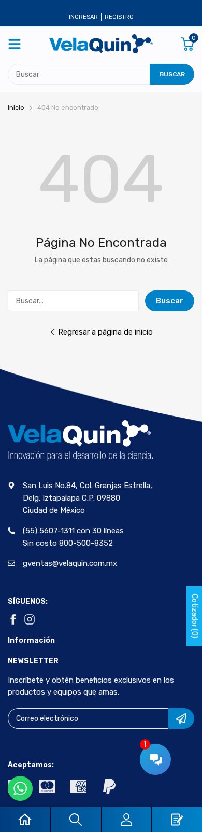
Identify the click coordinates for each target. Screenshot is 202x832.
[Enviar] (181, 718)
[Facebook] (13, 619)
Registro (119, 16)
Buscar (169, 301)
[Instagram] (29, 619)
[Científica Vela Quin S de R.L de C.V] (101, 43)
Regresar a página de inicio (105, 332)
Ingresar (83, 16)
